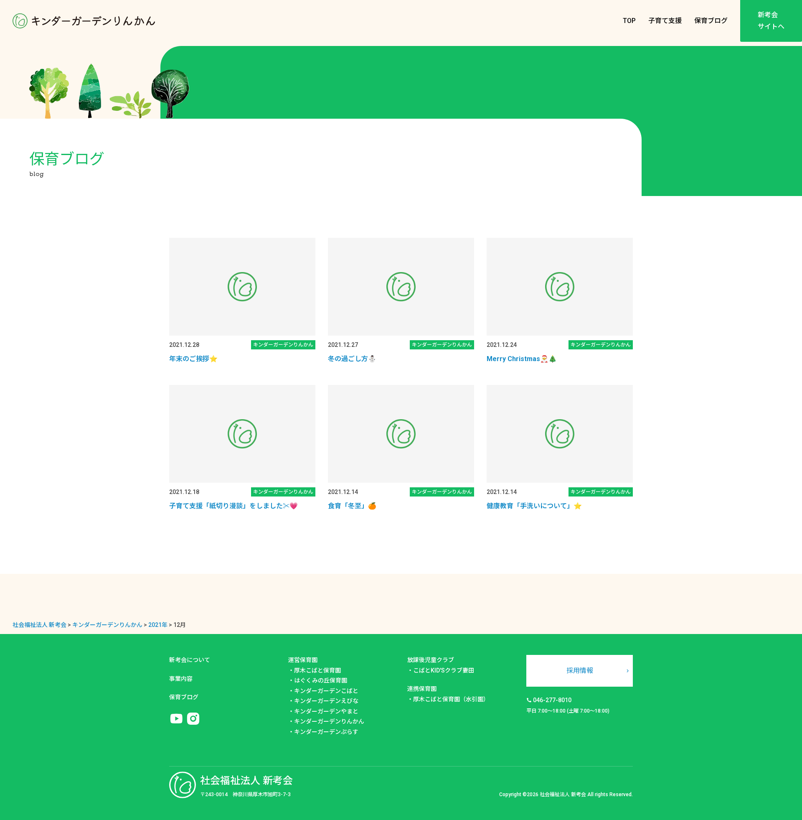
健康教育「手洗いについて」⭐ (534, 506)
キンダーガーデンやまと (326, 711)
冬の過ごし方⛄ (352, 359)
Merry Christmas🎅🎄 (522, 359)
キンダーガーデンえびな (326, 701)
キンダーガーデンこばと (326, 691)
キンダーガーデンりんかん (329, 721)
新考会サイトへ (771, 21)
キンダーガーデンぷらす (326, 731)
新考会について (189, 660)
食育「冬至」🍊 (352, 506)
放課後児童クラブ (430, 660)
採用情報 (579, 671)
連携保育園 (422, 688)
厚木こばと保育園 (317, 670)
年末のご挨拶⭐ (193, 359)
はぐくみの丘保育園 (320, 680)
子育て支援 (665, 21)
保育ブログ (711, 21)
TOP (629, 21)
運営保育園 (302, 660)
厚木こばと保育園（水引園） (451, 699)
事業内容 (181, 678)
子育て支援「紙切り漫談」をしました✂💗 (233, 506)
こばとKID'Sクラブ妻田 (443, 670)
